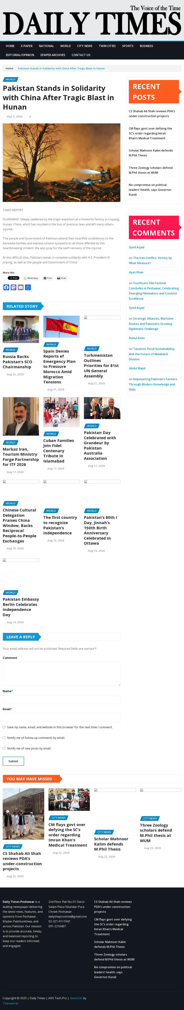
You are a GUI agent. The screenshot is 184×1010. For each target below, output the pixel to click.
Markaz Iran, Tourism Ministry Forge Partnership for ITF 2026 (21, 456)
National (46, 46)
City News (84, 46)
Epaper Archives (53, 55)
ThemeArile (10, 1003)
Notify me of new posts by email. (29, 748)
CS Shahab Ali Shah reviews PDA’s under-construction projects (22, 861)
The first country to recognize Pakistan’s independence (60, 525)
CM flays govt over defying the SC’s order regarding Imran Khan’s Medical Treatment (150, 133)
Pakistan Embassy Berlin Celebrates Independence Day (21, 606)
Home (10, 46)
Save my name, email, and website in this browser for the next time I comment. (59, 727)
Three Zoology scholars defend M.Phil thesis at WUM (156, 832)
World (65, 46)
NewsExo (76, 998)
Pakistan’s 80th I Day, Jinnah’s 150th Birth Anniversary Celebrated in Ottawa (100, 530)
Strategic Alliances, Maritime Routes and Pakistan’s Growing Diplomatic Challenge (151, 324)
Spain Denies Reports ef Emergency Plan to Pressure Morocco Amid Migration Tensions (59, 366)
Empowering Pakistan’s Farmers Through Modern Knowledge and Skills (153, 384)
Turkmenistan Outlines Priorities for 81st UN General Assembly (101, 365)
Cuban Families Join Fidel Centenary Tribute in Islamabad (58, 451)
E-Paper (27, 46)
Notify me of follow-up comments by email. (36, 738)
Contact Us (81, 55)
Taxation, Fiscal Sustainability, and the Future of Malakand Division (152, 354)
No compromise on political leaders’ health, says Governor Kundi (150, 190)
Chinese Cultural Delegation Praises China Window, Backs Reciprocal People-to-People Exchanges (19, 525)
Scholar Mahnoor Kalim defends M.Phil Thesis (111, 844)
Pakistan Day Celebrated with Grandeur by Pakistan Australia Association (100, 445)
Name (8, 691)
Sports (128, 46)
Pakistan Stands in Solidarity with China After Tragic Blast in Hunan (61, 68)
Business (146, 46)
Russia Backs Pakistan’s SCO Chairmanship (17, 361)
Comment (10, 658)
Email (7, 709)
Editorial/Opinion (20, 55)
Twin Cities (107, 46)
